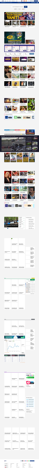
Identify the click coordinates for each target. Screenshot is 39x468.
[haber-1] (7, 157)
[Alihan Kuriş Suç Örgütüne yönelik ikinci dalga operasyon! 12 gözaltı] (16, 43)
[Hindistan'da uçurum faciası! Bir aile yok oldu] (23, 43)
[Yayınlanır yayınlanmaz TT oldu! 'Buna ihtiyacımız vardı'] (14, 375)
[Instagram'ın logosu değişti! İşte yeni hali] (23, 445)
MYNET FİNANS (8, 55)
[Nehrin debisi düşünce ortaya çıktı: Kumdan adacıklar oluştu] (23, 75)
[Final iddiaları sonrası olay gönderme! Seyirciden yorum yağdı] (14, 406)
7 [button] (13, 228)
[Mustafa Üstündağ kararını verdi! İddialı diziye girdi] (31, 192)
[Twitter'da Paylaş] (31, 412)
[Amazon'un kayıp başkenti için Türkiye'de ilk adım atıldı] (13, 43)
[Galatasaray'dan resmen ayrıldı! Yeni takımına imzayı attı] (14, 297)
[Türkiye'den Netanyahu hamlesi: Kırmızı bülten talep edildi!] (7, 196)
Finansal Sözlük (24, 465)
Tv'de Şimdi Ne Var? (28, 386)
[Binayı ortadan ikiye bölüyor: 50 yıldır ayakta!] (28, 266)
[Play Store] (6, 463)
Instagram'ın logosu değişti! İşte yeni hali (22, 449)
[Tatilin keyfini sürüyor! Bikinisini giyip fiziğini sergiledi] (7, 398)
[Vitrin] (23, 0)
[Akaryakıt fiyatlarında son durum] (15, 445)
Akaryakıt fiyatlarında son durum (15, 449)
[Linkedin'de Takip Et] (30, 375)
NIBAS (5, 358)
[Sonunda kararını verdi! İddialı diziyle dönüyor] (14, 390)
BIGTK (5, 359)
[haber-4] (26, 157)
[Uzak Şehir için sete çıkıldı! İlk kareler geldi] (7, 72)
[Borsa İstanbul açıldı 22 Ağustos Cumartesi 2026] (23, 181)
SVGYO (12, 359)
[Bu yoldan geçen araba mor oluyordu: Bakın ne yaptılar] (28, 257)
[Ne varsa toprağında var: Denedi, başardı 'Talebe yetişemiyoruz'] (31, 429)
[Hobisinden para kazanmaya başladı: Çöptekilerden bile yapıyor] (23, 437)
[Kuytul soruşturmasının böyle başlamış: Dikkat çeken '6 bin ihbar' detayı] (4, 43)
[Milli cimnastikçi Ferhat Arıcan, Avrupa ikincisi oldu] (7, 285)
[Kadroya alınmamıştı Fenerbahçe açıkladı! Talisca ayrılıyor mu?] (7, 43)
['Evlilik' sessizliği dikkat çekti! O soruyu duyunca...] (14, 398)
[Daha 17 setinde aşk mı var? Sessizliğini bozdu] (7, 188)
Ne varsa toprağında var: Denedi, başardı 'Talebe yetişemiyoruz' (31, 434)
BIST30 (11, 339)
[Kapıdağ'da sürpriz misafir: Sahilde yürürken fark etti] (28, 249)
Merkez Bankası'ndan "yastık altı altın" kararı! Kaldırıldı (32, 343)
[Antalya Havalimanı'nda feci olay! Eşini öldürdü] (14, 263)
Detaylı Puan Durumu (32, 293)
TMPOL (5, 360)
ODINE (12, 358)
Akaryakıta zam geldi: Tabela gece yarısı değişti (32, 339)
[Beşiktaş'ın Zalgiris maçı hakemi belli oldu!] (7, 297)
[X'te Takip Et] (22, 460)
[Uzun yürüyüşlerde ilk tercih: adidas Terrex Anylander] (15, 196)
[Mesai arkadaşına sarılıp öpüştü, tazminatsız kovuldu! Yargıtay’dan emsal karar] (22, 43)
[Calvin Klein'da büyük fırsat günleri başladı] (15, 181)
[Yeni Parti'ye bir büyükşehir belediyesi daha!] (14, 256)
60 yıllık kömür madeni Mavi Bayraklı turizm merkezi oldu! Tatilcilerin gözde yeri (32, 262)
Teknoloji (17, 463)
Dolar (13, 339)
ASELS (19, 358)
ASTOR (19, 360)
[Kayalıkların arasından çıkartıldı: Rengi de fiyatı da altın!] (7, 263)
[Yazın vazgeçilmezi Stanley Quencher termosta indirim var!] (14, 248)
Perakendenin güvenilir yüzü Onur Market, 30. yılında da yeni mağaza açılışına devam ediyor (23, 434)
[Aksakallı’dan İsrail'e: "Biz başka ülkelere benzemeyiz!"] (23, 196)
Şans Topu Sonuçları (31, 404)
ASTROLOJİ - (24, 58)
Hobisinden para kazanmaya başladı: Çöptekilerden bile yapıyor (23, 441)
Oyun (29, 463)
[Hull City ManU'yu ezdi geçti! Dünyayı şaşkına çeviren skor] (10, 43)
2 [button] (6, 228)
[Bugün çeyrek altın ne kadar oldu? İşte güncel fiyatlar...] (15, 68)
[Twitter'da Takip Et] (28, 375)
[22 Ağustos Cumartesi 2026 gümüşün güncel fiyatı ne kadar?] (7, 256)
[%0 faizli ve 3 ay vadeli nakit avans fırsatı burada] (31, 75)
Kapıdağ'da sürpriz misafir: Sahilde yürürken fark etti (32, 248)
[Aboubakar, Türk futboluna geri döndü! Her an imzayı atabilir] (21, 43)
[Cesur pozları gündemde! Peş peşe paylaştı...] (14, 414)
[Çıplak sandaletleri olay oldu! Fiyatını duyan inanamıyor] (18, 43)
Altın (19, 339)
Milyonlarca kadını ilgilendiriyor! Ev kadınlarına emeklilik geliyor (32, 335)
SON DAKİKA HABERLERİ (3, 2)
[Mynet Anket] (26, 0)
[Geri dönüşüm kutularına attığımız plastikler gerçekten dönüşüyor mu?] (14, 240)
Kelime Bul (30, 464)
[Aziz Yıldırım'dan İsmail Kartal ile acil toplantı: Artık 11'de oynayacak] (14, 289)
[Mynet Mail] (37, 2)
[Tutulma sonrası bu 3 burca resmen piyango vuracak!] (7, 100)
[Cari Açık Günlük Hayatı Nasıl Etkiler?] (31, 173)
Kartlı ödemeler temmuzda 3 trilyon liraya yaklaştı (15, 441)
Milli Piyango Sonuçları (31, 399)
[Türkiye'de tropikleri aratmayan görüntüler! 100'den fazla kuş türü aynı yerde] (23, 188)
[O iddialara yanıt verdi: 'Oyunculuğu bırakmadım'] (23, 100)
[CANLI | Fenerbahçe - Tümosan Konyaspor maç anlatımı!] (14, 281)
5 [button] (10, 228)
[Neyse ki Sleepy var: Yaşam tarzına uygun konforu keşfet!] (14, 43)
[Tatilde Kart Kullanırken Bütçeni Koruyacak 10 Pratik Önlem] (31, 68)
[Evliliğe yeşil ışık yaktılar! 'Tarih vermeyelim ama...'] (21, 375)
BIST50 (8, 339)
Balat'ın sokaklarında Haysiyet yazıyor (30, 441)
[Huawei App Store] (6, 467)
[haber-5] (32, 157)
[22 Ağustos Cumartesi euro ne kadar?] (15, 75)
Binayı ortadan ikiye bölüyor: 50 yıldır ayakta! (32, 266)
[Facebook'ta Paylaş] (29, 412)
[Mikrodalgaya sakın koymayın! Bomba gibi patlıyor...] (21, 248)
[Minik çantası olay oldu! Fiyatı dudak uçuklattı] (14, 383)
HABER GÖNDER (33, 2)
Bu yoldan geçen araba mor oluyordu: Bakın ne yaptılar (32, 257)
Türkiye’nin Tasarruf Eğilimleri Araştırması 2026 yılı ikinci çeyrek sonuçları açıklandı (16, 434)
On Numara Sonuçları (31, 406)
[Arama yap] (28, 1)
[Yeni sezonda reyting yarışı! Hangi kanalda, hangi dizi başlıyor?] (7, 410)
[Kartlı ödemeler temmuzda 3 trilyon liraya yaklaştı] (15, 437)
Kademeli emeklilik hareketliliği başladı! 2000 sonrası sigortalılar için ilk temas (32, 331)
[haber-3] (19, 157)
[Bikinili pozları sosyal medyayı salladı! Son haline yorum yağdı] (7, 390)
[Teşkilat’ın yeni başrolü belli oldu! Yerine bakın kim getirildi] (21, 260)
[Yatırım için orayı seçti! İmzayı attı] (7, 244)
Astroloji (17, 465)
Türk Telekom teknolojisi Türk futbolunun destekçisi (8, 449)
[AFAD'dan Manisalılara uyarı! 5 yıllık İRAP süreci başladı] (14, 37)
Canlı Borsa (33, 319)
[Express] (25, 0)
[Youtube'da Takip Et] (32, 375)
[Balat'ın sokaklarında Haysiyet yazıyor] (31, 437)
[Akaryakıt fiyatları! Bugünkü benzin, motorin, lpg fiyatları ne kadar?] (23, 68)
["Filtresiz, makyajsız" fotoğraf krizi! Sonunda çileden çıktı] (7, 177)
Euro (16, 339)
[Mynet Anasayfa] (3, 1)
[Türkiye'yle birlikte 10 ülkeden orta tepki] (7, 108)
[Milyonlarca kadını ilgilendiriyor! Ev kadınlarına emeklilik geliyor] (28, 335)
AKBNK (19, 359)
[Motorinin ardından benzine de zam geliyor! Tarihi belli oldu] (14, 322)
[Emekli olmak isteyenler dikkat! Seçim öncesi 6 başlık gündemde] (11, 43)
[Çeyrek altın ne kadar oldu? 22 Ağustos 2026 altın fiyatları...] (15, 173)
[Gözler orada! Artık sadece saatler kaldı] (7, 326)
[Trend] (21, 0)
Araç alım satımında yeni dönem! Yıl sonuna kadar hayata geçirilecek (32, 348)
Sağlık (17, 464)
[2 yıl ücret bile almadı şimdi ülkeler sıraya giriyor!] (23, 173)
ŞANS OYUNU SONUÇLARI (29, 397)
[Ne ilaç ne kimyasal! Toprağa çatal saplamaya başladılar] (31, 104)
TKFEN (12, 361)
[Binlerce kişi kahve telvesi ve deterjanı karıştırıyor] (31, 181)
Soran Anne (30, 465)
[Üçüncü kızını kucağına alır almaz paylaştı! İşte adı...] (21, 394)
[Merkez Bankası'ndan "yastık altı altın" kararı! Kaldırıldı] (28, 344)
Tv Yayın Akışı (27, 385)
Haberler (11, 464)
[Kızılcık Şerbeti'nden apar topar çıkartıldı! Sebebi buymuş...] (15, 43)
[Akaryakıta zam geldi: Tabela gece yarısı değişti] (28, 339)
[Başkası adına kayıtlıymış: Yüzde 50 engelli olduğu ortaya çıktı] (24, 43)
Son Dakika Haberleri (12, 463)
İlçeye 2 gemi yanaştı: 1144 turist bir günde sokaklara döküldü (32, 253)
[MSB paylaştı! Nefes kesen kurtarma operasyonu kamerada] (6, 43)
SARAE (5, 361)
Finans (10, 465)
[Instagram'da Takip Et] (29, 375)
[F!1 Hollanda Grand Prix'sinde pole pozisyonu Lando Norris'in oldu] (21, 289)
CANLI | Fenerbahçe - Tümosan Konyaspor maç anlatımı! (9, 2)
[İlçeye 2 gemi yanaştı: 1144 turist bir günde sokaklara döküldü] (28, 253)
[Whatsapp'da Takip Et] (33, 375)
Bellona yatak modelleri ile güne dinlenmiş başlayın (8, 433)
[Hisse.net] (15, 59)
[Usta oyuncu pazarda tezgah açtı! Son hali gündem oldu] (20, 43)
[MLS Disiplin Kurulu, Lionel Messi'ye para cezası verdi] (21, 301)
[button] (27, 1)
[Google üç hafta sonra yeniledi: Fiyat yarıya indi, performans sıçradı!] (31, 445)
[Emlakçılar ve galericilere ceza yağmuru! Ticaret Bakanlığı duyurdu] (23, 341)
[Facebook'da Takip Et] (26, 375)
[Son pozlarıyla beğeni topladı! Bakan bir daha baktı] (7, 379)
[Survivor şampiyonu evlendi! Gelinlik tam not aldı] (21, 383)
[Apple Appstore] (6, 465)
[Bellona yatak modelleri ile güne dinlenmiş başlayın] (7, 429)
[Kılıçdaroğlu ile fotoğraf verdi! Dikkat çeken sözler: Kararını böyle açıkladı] (17, 43)
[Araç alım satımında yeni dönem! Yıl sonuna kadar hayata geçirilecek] (28, 348)
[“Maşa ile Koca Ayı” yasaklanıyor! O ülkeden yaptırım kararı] (23, 108)
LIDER (12, 360)
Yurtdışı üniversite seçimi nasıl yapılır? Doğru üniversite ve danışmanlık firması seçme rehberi (7, 441)
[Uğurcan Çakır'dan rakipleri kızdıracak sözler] (21, 240)
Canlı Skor (33, 278)
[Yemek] (24, 0)
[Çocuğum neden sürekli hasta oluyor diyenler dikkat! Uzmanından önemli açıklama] (15, 108)
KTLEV (19, 361)
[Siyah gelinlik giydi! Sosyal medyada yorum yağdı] (21, 414)
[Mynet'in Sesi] (7, 59)
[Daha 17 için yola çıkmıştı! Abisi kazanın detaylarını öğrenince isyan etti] (21, 406)
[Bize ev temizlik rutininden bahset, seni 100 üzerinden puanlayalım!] (15, 188)
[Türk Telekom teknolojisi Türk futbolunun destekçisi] (7, 445)
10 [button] (17, 228)
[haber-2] (13, 157)
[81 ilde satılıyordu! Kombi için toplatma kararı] (21, 330)
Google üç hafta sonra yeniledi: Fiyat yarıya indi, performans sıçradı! (31, 449)
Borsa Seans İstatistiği (25, 463)
